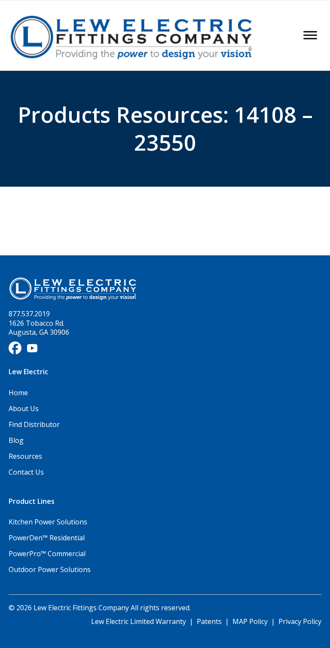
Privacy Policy (299, 621)
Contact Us (26, 472)
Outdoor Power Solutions (50, 569)
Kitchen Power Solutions (48, 522)
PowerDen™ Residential (47, 537)
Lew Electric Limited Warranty (139, 621)
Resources (25, 456)
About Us (24, 408)
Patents (209, 621)
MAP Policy (250, 621)
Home (18, 392)
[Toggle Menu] (310, 35)
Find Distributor (34, 424)
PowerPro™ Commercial (47, 553)
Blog (16, 440)
